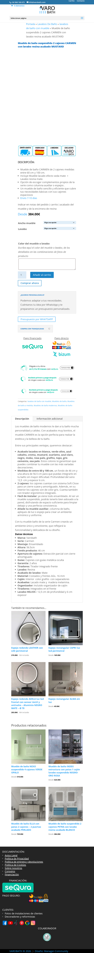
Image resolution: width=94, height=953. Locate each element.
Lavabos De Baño (47, 24)
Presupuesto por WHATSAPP (37, 319)
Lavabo (22, 229)
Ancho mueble (26, 223)
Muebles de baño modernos (45, 405)
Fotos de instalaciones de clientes (24, 913)
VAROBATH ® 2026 (20, 951)
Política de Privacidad (17, 858)
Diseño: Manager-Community (51, 951)
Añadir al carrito (42, 274)
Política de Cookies (15, 865)
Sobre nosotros (13, 868)
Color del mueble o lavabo (34, 243)
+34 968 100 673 (18, 2)
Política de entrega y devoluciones (24, 861)
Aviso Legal (11, 855)
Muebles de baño (59, 401)
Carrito (72, 1)
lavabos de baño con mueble (39, 401)
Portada (30, 24)
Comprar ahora (30, 283)
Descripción (22, 418)
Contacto (81, 1)
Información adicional (50, 418)
